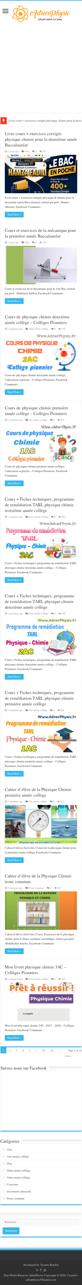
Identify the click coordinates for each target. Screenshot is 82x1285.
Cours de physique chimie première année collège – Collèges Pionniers (36, 410)
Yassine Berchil (49, 1265)
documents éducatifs (19, 1191)
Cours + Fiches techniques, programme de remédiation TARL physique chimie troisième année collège (39, 504)
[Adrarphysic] (41, 13)
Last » (68, 1056)
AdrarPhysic (36, 1275)
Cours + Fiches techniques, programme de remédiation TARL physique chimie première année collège (39, 698)
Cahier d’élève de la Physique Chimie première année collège (38, 792)
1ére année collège (37, 420)
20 (51, 1050)
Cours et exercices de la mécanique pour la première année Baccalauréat (40, 233)
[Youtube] (45, 1270)
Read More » (14, 214)
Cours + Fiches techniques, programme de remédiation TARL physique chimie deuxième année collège (39, 601)
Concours (12, 1184)
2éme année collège (38, 328)
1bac (26, 242)
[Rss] (37, 1270)
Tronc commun (36, 888)
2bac (26, 151)
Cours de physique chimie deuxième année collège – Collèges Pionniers (37, 319)
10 (43, 1050)
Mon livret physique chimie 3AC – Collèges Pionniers (35, 969)
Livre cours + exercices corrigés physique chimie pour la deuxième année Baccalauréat (41, 139)
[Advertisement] (41, 68)
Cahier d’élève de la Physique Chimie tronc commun (38, 878)
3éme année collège (38, 516)
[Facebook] (41, 1270)
